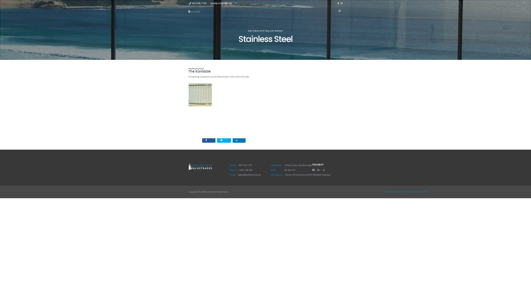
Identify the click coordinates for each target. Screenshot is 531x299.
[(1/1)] (200, 94)
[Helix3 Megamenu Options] (340, 11)
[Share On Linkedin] (239, 140)
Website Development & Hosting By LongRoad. (406, 191)
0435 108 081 (225, 3)
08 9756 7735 (199, 3)
